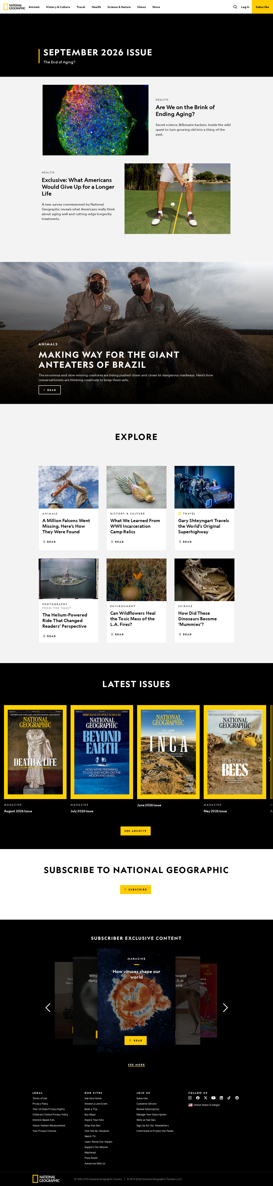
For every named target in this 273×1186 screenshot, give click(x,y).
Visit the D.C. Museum (97, 1130)
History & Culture (58, 7)
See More (136, 1064)
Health (96, 7)
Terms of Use (40, 1098)
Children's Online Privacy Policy (50, 1114)
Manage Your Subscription (151, 1114)
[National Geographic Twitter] (205, 1098)
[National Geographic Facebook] (197, 1098)
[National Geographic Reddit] (236, 1098)
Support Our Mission (96, 1147)
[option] (35, 759)
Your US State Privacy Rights (49, 1109)
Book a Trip (91, 1109)
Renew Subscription (147, 1109)
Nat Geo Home (93, 1098)
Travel (81, 7)
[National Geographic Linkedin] (221, 1098)
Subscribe (142, 1098)
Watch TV (90, 1136)
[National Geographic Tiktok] (229, 1098)
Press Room (91, 1157)
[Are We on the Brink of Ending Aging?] (136, 120)
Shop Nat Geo (92, 1125)
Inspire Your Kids (94, 1119)
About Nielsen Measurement (49, 1125)
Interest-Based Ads (43, 1119)
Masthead (90, 1152)
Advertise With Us (95, 1163)
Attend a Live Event (96, 1103)
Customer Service (146, 1103)
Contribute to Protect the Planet (154, 1130)
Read (51, 541)
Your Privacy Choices (44, 1130)
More (156, 7)
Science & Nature (119, 7)
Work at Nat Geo (146, 1119)
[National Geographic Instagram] (189, 1098)
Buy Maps (90, 1114)
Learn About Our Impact (98, 1141)
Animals (34, 7)
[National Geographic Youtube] (213, 1098)
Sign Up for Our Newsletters (152, 1125)
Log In (245, 7)
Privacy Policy (40, 1103)
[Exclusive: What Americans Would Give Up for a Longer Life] (136, 198)
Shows (141, 7)
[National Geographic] (14, 7)
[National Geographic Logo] (46, 1181)
